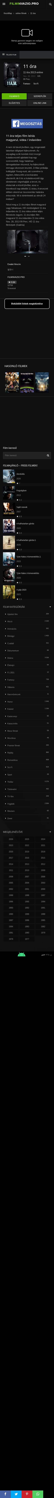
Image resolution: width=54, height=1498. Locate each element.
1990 (11, 914)
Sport (9, 775)
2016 (27, 858)
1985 (43, 920)
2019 (27, 852)
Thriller (10, 782)
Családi (10, 643)
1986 (27, 920)
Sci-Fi (36, 84)
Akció (9, 621)
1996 (11, 901)
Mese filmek (12, 731)
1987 (11, 920)
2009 (43, 870)
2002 (11, 889)
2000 (43, 889)
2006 (43, 877)
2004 (27, 883)
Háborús (11, 687)
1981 (11, 933)
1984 (11, 926)
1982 (43, 926)
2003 (43, 883)
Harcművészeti (13, 694)
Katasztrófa (12, 723)
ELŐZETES (14, 103)
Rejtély (10, 753)
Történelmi (11, 789)
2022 (27, 845)
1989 (27, 914)
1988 (43, 914)
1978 (11, 939)
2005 (11, 883)
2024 (43, 839)
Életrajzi (10, 665)
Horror (10, 702)
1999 (11, 895)
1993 (11, 908)
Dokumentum (13, 651)
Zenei (9, 818)
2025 (27, 839)
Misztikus (11, 738)
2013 (27, 864)
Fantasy (26, 84)
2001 (27, 889)
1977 (27, 939)
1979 (43, 933)
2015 (43, 858)
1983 (27, 926)
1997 (43, 895)
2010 (27, 870)
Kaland (10, 709)
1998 (27, 895)
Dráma (10, 658)
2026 (11, 839)
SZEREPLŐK (40, 96)
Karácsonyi (12, 716)
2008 (11, 877)
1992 (27, 908)
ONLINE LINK (39, 103)
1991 (43, 908)
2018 (43, 852)
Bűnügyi (10, 636)
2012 (43, 864)
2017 (11, 858)
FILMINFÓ (14, 96)
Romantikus (12, 760)
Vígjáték (11, 804)
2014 (11, 864)
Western (11, 811)
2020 (11, 852)
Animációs (11, 629)
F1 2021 (10, 672)
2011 (11, 870)
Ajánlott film (12, 614)
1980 (27, 933)
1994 (43, 901)
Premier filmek (13, 745)
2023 (11, 845)
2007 (27, 877)
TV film (10, 796)
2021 (43, 845)
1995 (27, 901)
